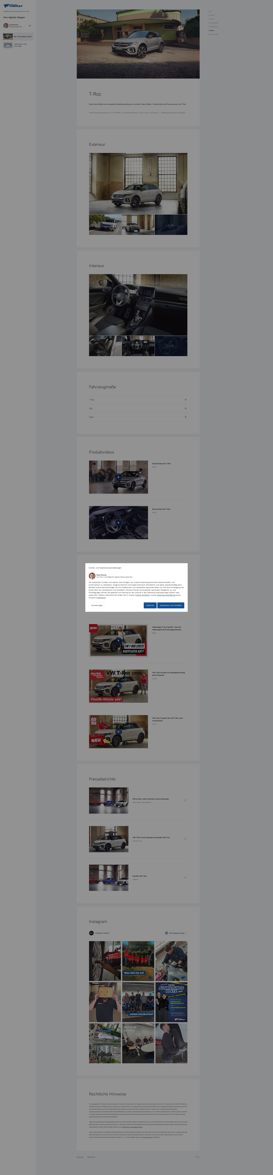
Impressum (101, 598)
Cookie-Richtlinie (142, 595)
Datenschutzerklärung (166, 595)
